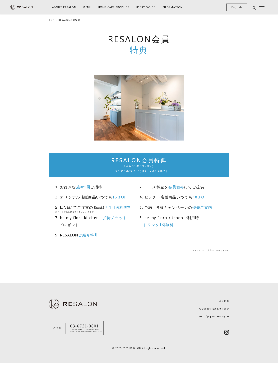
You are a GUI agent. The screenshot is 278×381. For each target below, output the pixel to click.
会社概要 (224, 301)
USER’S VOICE (145, 7)
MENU (87, 7)
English (236, 7)
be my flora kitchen (79, 217)
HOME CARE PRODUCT (114, 7)
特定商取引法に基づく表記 (214, 308)
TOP (51, 19)
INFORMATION (172, 7)
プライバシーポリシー (216, 316)
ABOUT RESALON (64, 7)
